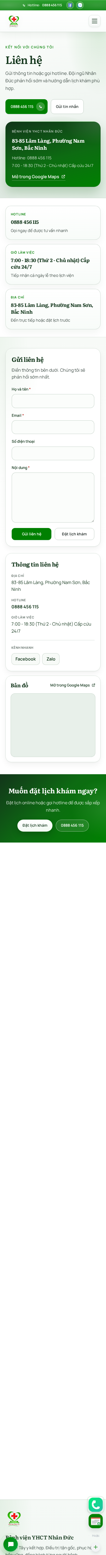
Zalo (50, 659)
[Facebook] (70, 5)
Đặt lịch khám (74, 533)
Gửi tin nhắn (67, 106)
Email (18, 415)
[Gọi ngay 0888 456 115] (96, 1505)
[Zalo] (80, 5)
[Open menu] (95, 21)
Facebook (25, 659)
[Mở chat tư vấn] (10, 1544)
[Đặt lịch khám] (96, 1521)
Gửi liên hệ (31, 533)
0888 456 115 (52, 5)
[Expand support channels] (95, 1547)
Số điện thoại (23, 441)
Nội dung (21, 467)
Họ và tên (21, 389)
